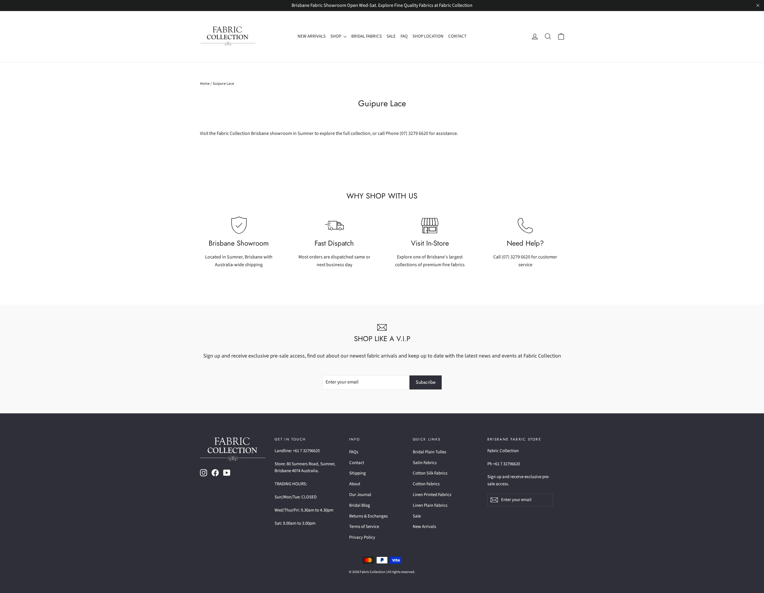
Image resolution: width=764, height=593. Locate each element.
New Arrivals (424, 526)
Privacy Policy (362, 537)
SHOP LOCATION (427, 36)
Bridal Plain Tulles (429, 452)
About (354, 484)
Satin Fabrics (425, 463)
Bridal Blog (359, 505)
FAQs (353, 452)
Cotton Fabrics (426, 484)
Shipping (357, 473)
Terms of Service (364, 526)
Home (205, 83)
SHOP (336, 36)
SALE (391, 36)
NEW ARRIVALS (312, 36)
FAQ (404, 36)
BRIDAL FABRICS (366, 36)
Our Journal (360, 495)
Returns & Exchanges (368, 516)
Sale (417, 516)
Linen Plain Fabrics (430, 505)
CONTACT (457, 36)
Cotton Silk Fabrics (430, 473)
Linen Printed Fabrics (432, 495)
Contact (356, 463)
